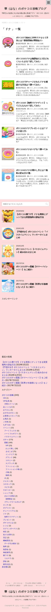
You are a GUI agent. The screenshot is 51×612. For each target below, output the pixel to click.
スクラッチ (10, 463)
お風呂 (5, 419)
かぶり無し (10, 448)
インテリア (10, 454)
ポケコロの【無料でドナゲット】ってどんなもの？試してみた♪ (32, 104)
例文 (5, 532)
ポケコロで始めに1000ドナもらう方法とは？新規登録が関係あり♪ (32, 38)
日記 (5, 538)
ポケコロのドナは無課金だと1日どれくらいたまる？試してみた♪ (32, 60)
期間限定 (9, 499)
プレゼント (7, 520)
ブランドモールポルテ (13, 502)
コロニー (9, 460)
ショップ (6, 493)
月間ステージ (9, 404)
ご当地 (5, 422)
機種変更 (6, 540)
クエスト (6, 481)
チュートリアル (9, 511)
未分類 (5, 567)
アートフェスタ (10, 431)
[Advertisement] (25, 328)
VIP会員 (6, 401)
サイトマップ (40, 585)
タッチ (5, 505)
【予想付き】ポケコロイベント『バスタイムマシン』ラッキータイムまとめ (32, 235)
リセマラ (7, 558)
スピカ (7, 487)
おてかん (6, 410)
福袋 (7, 475)
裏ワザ (5, 555)
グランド (9, 457)
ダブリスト (7, 508)
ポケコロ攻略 (38, 44)
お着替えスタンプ (10, 416)
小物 (7, 472)
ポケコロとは (8, 523)
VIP (7, 445)
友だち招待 (7, 535)
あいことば (7, 407)
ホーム (8, 583)
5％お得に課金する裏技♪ (33, 583)
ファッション (11, 466)
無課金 (5, 549)
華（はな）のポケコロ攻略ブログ (25, 8)
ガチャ (5, 440)
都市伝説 (6, 564)
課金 (46, 88)
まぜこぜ (9, 451)
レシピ (5, 526)
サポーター (7, 490)
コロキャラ (7, 484)
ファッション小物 (12, 469)
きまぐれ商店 (9, 496)
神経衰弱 (6, 552)
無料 (46, 176)
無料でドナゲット (11, 517)
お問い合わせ (28, 585)
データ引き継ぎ (10, 543)
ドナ (31, 44)
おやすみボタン (9, 413)
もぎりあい (7, 425)
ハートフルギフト (11, 434)
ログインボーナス (10, 529)
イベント (6, 428)
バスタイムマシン (11, 437)
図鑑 (6, 443)
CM (4, 398)
